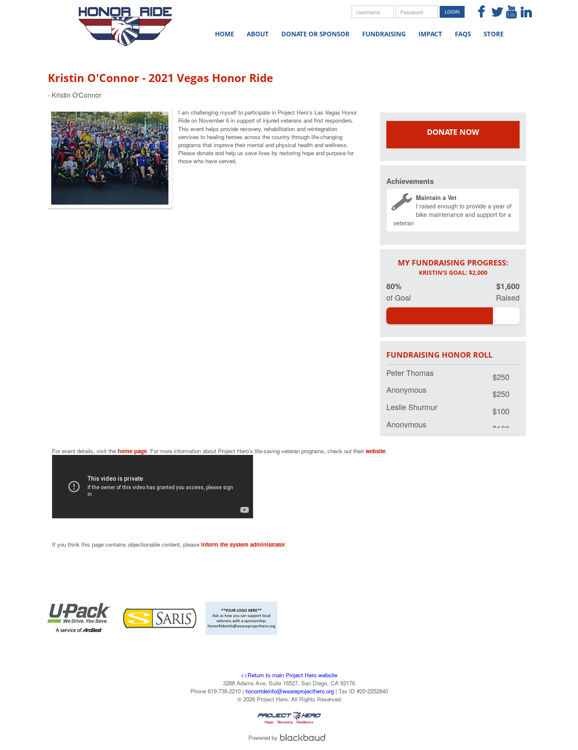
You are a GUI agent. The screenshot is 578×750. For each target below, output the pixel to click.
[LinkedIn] (522, 12)
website (375, 451)
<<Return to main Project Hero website (289, 675)
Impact (430, 34)
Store (494, 34)
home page (132, 451)
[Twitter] (493, 12)
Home (224, 34)
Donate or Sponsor (315, 34)
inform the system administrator (243, 544)
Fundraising (384, 34)
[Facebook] (478, 12)
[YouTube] (508, 12)
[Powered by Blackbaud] (304, 738)
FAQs (463, 34)
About (258, 34)
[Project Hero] (132, 21)
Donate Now (453, 132)
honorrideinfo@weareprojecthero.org (289, 691)
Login (452, 11)
